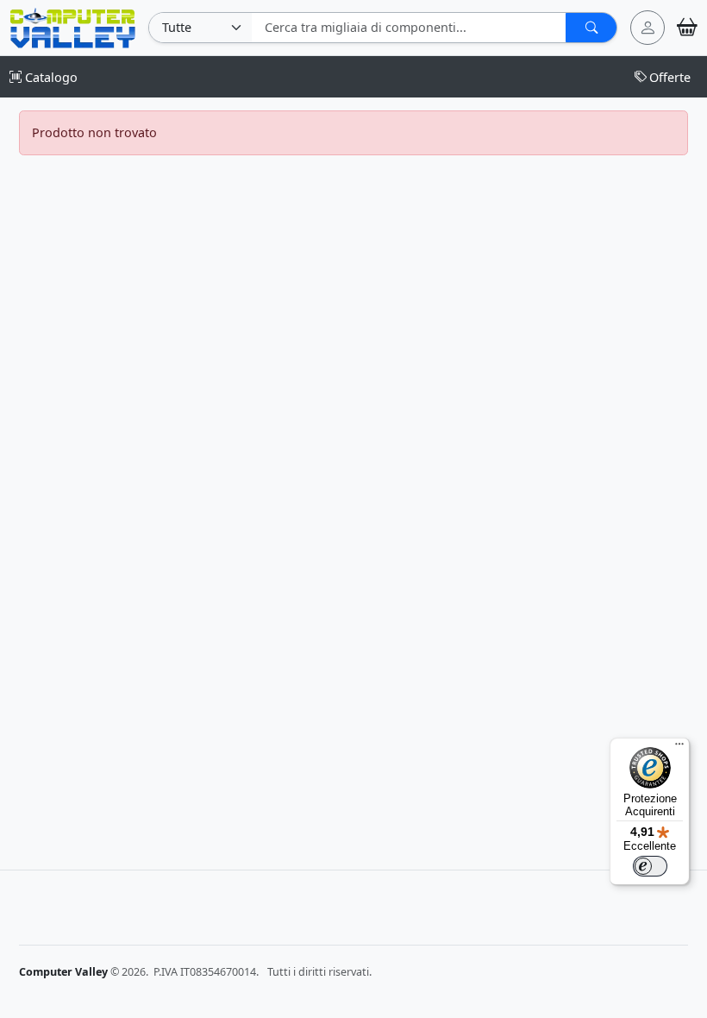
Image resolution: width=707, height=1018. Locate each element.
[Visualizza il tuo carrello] (687, 27)
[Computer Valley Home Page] (72, 26)
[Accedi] (647, 27)
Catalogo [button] (50, 77)
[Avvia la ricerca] (591, 27)
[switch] (650, 866)
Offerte (670, 77)
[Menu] (679, 748)
